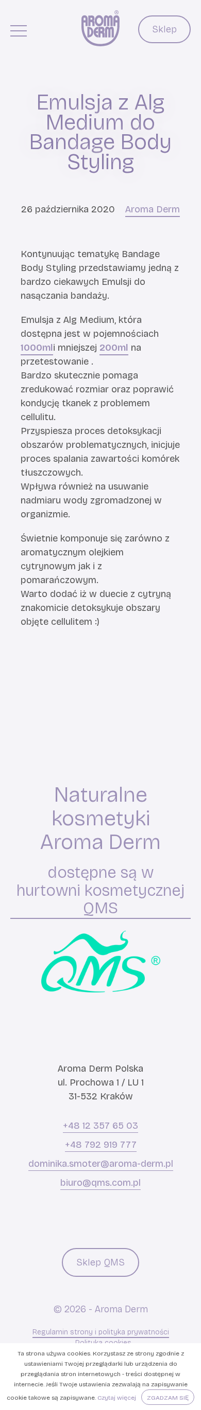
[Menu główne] (18, 30)
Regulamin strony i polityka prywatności (100, 1332)
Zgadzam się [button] (168, 1397)
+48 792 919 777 (101, 1144)
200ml (113, 347)
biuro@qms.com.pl (100, 1182)
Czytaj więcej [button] (116, 1397)
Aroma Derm (152, 209)
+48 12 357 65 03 (100, 1125)
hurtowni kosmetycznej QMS (100, 899)
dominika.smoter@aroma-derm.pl (100, 1163)
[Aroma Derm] (100, 28)
